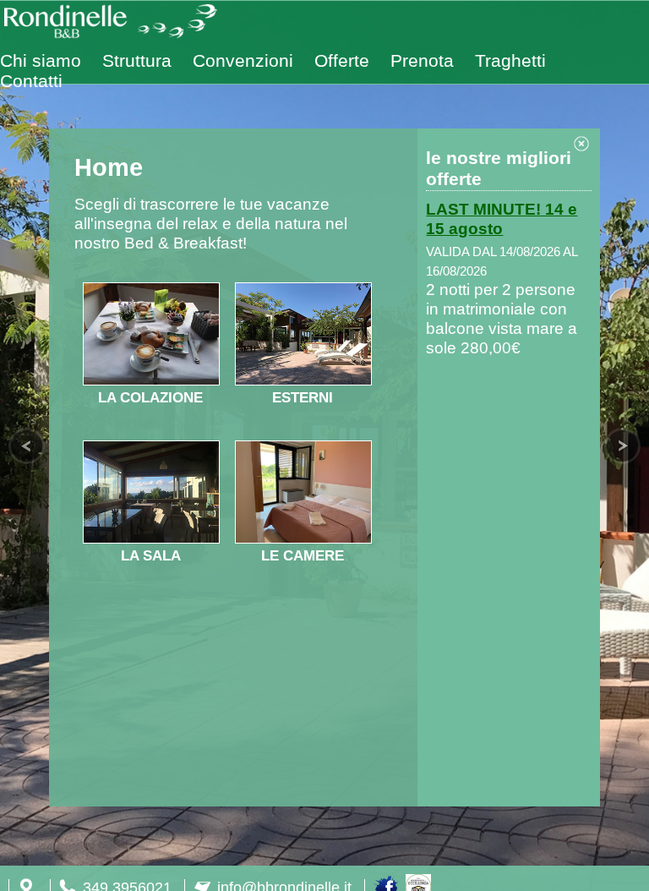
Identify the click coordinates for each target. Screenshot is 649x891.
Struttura (137, 60)
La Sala (151, 556)
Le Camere (302, 556)
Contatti (31, 80)
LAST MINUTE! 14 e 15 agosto (501, 219)
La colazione (150, 398)
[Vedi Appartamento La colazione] (151, 379)
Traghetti (510, 60)
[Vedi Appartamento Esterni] (303, 379)
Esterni (302, 398)
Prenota (422, 60)
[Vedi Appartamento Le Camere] (303, 537)
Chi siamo (40, 60)
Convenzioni (243, 60)
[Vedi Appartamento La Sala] (151, 537)
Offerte (341, 60)
